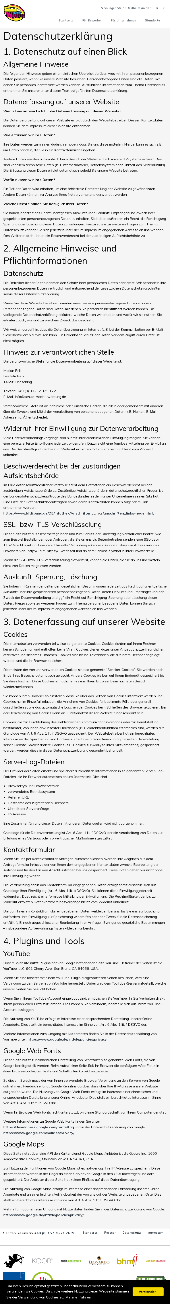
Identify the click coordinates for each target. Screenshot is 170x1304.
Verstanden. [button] (148, 1292)
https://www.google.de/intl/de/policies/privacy (67, 1039)
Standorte (90, 1232)
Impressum (155, 1232)
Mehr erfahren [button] (78, 1297)
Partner (110, 1232)
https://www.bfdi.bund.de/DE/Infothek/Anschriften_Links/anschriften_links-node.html (78, 513)
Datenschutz (131, 1232)
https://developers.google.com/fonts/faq (38, 1127)
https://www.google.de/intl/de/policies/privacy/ (43, 1215)
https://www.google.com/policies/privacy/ (38, 1133)
